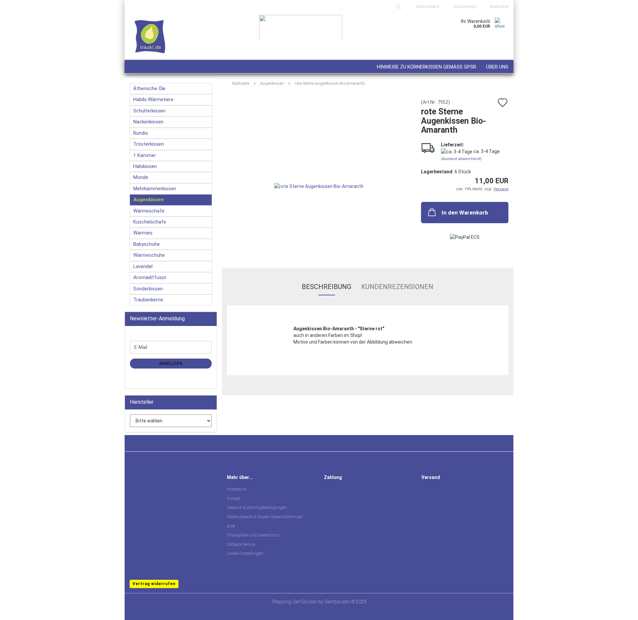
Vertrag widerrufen (154, 583)
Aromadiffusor (149, 277)
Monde (140, 177)
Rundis (140, 133)
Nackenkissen (148, 122)
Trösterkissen (148, 144)
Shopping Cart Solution (294, 601)
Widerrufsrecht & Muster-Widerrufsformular (265, 517)
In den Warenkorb (465, 212)
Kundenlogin (464, 6)
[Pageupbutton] (620, 610)
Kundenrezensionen (397, 287)
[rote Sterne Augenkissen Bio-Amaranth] (319, 174)
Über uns (497, 67)
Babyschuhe (146, 244)
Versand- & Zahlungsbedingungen (257, 507)
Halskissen (145, 166)
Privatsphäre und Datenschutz (253, 535)
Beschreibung (326, 287)
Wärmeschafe (148, 211)
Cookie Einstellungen (245, 553)
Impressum (237, 489)
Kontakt (234, 498)
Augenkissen (148, 200)
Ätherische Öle (149, 88)
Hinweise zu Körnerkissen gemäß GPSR (426, 67)
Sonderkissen (148, 289)
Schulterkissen (149, 111)
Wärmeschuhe (149, 255)
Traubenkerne (148, 300)
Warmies (143, 233)
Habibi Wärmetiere (153, 99)
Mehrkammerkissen (154, 189)
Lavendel (143, 266)
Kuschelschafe (149, 222)
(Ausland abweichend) (461, 159)
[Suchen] (398, 6)
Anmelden (170, 363)
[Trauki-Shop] (189, 36)
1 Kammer (144, 155)
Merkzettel (498, 6)
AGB (231, 526)
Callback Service (241, 544)
